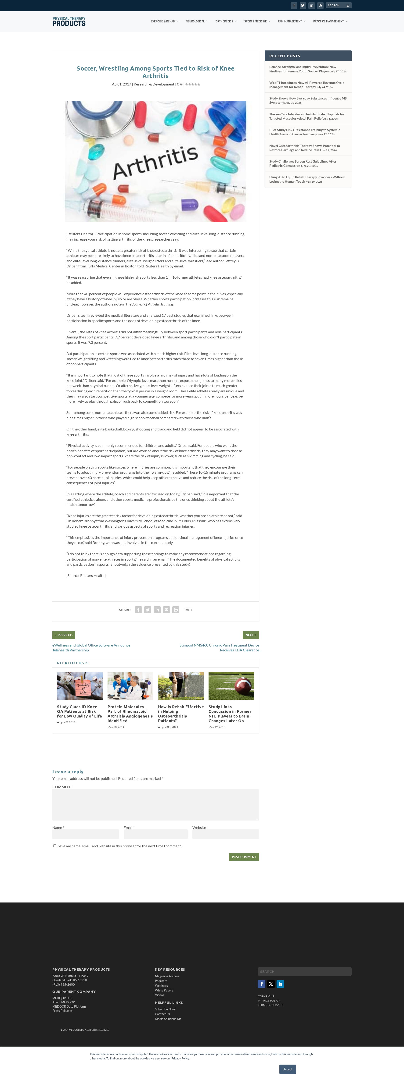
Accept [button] (287, 1069)
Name (58, 827)
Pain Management (290, 21)
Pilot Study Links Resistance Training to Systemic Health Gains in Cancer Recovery (304, 132)
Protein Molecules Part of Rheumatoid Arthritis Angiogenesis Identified (130, 713)
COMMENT (62, 787)
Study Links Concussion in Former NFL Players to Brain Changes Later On (230, 713)
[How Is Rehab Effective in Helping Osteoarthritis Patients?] (181, 686)
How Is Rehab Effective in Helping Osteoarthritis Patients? (181, 713)
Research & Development (154, 84)
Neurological (195, 21)
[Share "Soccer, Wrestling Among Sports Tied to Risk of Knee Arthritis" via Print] (175, 610)
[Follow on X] (271, 984)
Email (129, 827)
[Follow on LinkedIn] (280, 984)
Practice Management (328, 21)
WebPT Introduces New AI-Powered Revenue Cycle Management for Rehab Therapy (306, 85)
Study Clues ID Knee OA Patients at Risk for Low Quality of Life (79, 711)
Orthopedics (224, 21)
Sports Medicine (255, 21)
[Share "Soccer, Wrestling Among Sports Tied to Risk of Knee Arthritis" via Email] (166, 610)
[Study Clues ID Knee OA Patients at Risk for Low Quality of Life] (80, 686)
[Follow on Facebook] (261, 984)
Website (199, 827)
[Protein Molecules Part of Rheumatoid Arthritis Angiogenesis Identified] (130, 686)
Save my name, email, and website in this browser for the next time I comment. (120, 846)
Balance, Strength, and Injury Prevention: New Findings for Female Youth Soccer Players (302, 69)
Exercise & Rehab (163, 21)
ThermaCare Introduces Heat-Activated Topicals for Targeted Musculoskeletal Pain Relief (306, 116)
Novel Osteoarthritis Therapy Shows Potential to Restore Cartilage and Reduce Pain (304, 148)
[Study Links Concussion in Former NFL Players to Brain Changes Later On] (231, 686)
